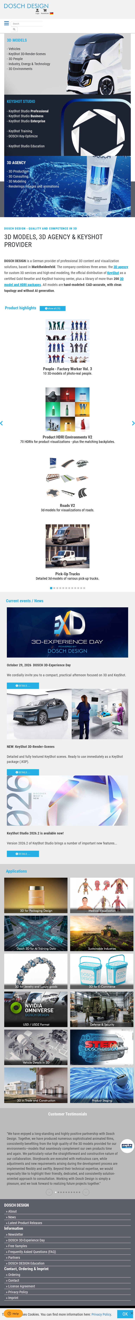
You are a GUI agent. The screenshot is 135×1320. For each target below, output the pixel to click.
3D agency (121, 267)
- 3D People (15, 59)
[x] (132, 1311)
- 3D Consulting (17, 176)
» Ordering (13, 1275)
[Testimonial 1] (55, 1192)
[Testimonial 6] (69, 1192)
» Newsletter (14, 1234)
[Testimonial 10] (79, 1192)
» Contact (12, 1280)
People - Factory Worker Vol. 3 (67, 369)
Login (37, 13)
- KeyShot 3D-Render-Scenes (26, 54)
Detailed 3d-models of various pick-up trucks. (67, 578)
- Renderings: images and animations (33, 186)
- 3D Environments (19, 69)
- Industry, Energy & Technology (28, 64)
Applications (16, 871)
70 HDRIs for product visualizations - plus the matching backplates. (67, 442)
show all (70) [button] (53, 308)
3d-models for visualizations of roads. (67, 510)
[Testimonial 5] (66, 1192)
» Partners (13, 1257)
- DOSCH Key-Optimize (22, 136)
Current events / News (24, 600)
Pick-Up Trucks (67, 574)
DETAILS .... (24, 685)
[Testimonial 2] (58, 1192)
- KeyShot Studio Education (26, 146)
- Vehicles (13, 49)
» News (11, 1217)
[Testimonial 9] (77, 1192)
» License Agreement (20, 1286)
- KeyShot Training (19, 131)
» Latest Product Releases (24, 1223)
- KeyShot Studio (28, 111)
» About (11, 1211)
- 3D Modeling (16, 181)
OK (125, 1314)
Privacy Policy (101, 1314)
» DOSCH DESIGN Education (25, 1263)
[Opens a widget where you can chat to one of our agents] (13, 1314)
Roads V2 (67, 505)
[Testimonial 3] (61, 1192)
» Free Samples (16, 1246)
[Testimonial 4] (63, 1192)
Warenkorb (45, 13)
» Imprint (12, 1298)
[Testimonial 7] (71, 1192)
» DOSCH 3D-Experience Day (25, 1240)
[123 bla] (14, 29)
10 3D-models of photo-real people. (67, 373)
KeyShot (113, 273)
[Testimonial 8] (74, 1192)
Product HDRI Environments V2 (67, 437)
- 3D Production (17, 171)
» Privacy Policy (17, 1292)
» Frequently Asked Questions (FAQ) (31, 1252)
